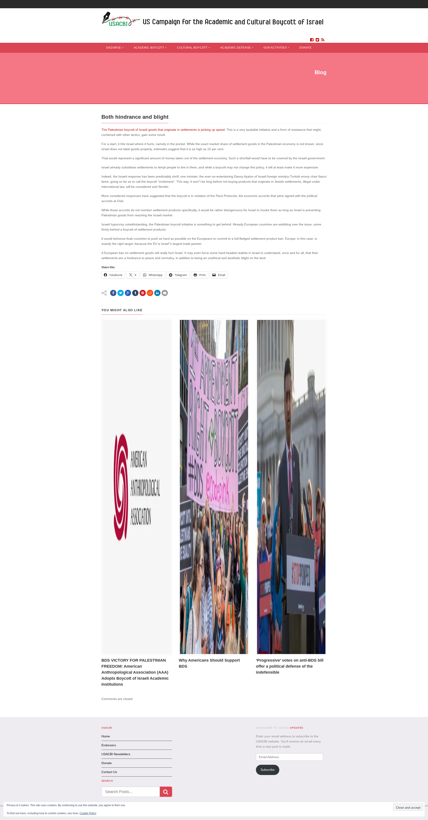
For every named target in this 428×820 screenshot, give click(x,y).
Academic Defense (235, 47)
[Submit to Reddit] (150, 293)
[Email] (165, 293)
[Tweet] (120, 293)
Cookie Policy (88, 813)
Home (105, 736)
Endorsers (108, 745)
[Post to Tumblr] (135, 293)
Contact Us (109, 772)
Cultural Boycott (192, 47)
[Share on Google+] (128, 293)
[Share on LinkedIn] (157, 293)
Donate (305, 47)
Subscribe (268, 769)
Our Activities (275, 47)
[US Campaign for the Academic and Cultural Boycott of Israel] (212, 20)
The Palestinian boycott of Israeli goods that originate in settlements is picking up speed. (163, 129)
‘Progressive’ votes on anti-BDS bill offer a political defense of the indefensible (289, 666)
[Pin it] (143, 293)
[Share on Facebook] (113, 293)
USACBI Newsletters (115, 754)
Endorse (113, 47)
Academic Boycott (149, 47)
